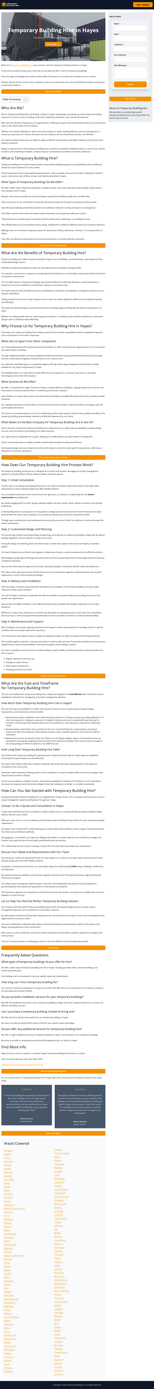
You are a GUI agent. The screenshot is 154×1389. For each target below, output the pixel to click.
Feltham (7, 1187)
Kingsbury (8, 1248)
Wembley (8, 1223)
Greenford (30, 1064)
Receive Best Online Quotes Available (53, 457)
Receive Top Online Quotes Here (53, 676)
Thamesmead (60, 1338)
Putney (7, 1263)
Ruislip (7, 1190)
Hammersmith (10, 1244)
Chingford (58, 1309)
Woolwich (58, 1316)
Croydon (58, 1222)
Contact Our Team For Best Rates (53, 245)
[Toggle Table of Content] (24, 100)
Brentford (8, 1194)
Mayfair (7, 1321)
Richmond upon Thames (14, 1208)
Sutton (57, 1175)
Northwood (9, 1237)
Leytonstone (59, 1287)
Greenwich (58, 1254)
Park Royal (8, 1219)
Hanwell (7, 1168)
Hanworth (8, 1197)
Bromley (57, 1236)
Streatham (8, 1371)
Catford (57, 1258)
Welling (57, 1330)
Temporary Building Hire (22, 65)
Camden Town (10, 1335)
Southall (14, 1064)
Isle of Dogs (59, 1247)
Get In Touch (130, 99)
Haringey (58, 1171)
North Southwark (61, 1153)
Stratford (58, 1269)
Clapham (8, 1353)
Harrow (7, 1201)
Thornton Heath (61, 1189)
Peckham (58, 1186)
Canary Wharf (60, 1240)
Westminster (9, 1349)
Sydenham (58, 1225)
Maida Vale (8, 1295)
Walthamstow (60, 1283)
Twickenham (9, 1205)
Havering (58, 1367)
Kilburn (7, 1277)
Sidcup (57, 1334)
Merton (7, 1328)
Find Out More (53, 948)
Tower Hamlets (60, 1218)
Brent (6, 1288)
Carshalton (59, 1182)
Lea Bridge (58, 1211)
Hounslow (8, 1172)
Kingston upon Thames (14, 1255)
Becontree (58, 1345)
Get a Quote (143, 4)
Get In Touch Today (53, 91)
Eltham (57, 1320)
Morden (7, 1342)
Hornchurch (59, 1370)
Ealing (6, 1183)
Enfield (57, 1265)
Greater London (61, 1302)
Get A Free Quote (53, 1133)
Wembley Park (10, 1234)
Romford (58, 1363)
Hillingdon (5, 1064)
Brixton (57, 1157)
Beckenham (59, 1276)
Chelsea (7, 1310)
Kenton (7, 1230)
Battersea (8, 1313)
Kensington (9, 1281)
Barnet (7, 1364)
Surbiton (7, 1273)
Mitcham (7, 1360)
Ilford (56, 1323)
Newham (58, 1305)
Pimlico (7, 1331)
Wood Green (59, 1178)
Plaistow (57, 1294)
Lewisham (58, 1262)
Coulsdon (58, 1251)
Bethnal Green (60, 1204)
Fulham (7, 1266)
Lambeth (58, 1149)
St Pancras (8, 1357)
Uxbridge (8, 1176)
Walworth (58, 1168)
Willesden (8, 1252)
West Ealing (9, 1179)
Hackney (57, 1207)
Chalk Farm (9, 1324)
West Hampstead (11, 1299)
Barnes (7, 1241)
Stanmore (8, 1259)
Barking (57, 1327)
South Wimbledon (11, 1317)
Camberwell (59, 1164)
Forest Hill (58, 1215)
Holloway (8, 1368)
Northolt (39, 1064)
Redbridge (58, 1312)
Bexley (57, 1356)
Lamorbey (58, 1341)
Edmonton (58, 1244)
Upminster (58, 1374)
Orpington (58, 1349)
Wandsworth (9, 1302)
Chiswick (7, 1226)
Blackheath (59, 1273)
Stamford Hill (59, 1193)
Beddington (59, 1200)
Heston (22, 1064)
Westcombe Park (61, 1291)
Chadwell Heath (61, 1352)
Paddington (9, 1306)
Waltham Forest (61, 1280)
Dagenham (59, 1359)
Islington (58, 1160)
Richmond (8, 1212)
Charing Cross (10, 1346)
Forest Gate (59, 1298)
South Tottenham (61, 1197)
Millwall (57, 1233)
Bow (56, 1229)
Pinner (7, 1216)
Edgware (7, 1292)
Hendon (7, 1284)
